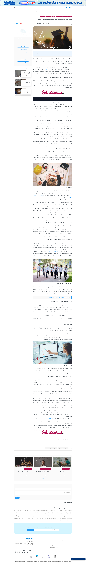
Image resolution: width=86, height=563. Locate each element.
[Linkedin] (19, 552)
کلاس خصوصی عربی (23, 59)
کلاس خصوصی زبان (23, 46)
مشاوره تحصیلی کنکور (43, 16)
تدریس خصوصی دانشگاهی (54, 547)
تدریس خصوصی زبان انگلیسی (53, 542)
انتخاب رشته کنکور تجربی (52, 11)
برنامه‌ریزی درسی (48, 69)
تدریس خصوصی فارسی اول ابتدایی (52, 545)
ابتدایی (62, 7)
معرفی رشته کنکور (48, 448)
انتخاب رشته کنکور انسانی (59, 16)
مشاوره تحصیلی (41, 7)
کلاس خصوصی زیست (23, 56)
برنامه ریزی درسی (35, 7)
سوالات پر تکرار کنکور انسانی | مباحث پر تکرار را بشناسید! (24, 472)
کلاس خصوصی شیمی (23, 52)
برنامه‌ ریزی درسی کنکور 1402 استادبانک (45, 468)
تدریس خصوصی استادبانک (49, 418)
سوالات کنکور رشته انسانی (28, 468)
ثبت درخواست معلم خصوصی (78, 559)
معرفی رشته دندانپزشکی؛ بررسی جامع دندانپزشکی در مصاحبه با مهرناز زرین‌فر (63, 472)
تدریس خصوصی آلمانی (54, 540)
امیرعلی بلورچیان (69, 22)
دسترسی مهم (24, 7)
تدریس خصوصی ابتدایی (54, 543)
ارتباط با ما (69, 543)
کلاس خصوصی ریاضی (23, 42)
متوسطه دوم (52, 7)
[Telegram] (17, 552)
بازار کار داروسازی (57, 99)
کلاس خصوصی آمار (23, 62)
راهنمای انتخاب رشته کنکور (63, 448)
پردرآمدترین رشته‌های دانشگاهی (53, 251)
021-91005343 (24, 550)
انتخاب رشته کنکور (66, 407)
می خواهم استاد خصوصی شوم (66, 542)
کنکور (47, 7)
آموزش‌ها (29, 7)
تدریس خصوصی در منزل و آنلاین (24, 543)
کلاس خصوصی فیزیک (23, 49)
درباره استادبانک (68, 545)
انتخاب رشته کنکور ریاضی (51, 16)
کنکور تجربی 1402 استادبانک (61, 11)
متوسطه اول (57, 7)
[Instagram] (15, 552)
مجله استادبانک (69, 11)
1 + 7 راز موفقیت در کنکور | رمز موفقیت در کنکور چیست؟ (43, 472)
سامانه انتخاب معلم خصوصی (66, 540)
